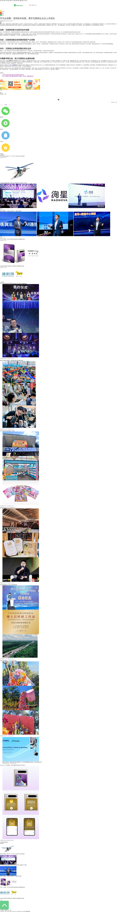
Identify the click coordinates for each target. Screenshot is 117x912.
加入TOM (9, 910)
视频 (16, 0)
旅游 (10, 0)
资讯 (3, 0)
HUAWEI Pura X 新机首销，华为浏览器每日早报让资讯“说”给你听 (12, 765)
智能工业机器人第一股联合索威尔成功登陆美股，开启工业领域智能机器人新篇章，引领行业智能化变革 (22, 762)
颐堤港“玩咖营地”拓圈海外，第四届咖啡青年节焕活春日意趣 (11, 360)
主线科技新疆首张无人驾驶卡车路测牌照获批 (8, 584)
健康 (20, 0)
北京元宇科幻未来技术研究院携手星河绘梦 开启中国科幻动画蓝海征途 (13, 283)
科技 (26, 0)
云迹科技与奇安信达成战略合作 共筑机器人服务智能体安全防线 (12, 266)
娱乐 (5, 0)
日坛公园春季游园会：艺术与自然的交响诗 (8, 660)
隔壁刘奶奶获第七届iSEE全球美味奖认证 (7, 507)
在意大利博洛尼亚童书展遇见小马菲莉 (7, 430)
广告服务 (5, 910)
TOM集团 (2, 910)
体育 (7, 0)
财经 (18, 0)
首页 (1, 0)
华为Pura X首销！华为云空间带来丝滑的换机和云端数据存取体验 (12, 239)
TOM (1, 157)
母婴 (14, 0)
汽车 (24, 0)
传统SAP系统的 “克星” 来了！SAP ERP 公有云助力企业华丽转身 (12, 156)
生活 (12, 0)
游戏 (9, 0)
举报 (1, 92)
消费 (22, 0)
